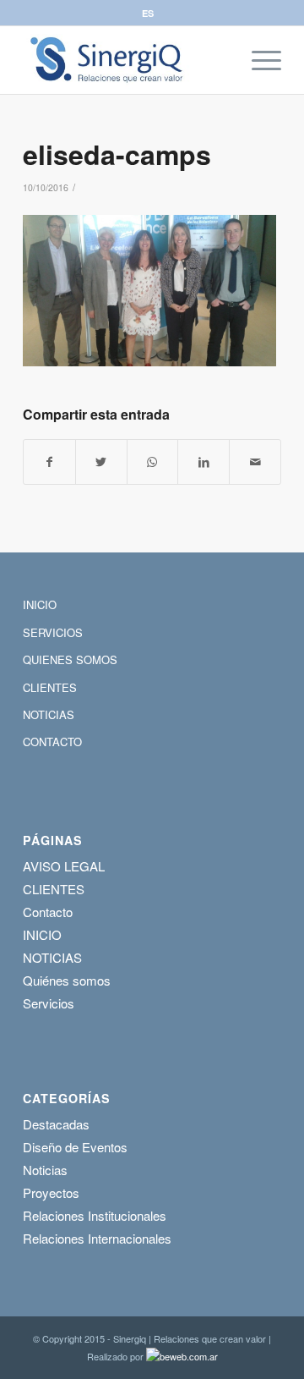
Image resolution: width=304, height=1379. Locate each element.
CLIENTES (50, 687)
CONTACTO (52, 741)
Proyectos (51, 1192)
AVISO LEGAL (64, 866)
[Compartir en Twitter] (101, 462)
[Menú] (258, 60)
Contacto (48, 911)
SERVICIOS (53, 632)
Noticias (45, 1169)
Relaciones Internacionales (97, 1238)
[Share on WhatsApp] (153, 462)
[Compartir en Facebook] (49, 462)
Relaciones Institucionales (94, 1215)
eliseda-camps (117, 154)
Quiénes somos (67, 980)
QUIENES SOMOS (70, 659)
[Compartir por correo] (255, 462)
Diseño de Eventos (75, 1147)
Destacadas (56, 1124)
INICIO (40, 604)
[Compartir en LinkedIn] (203, 462)
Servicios (48, 1003)
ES (148, 13)
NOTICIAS (48, 714)
